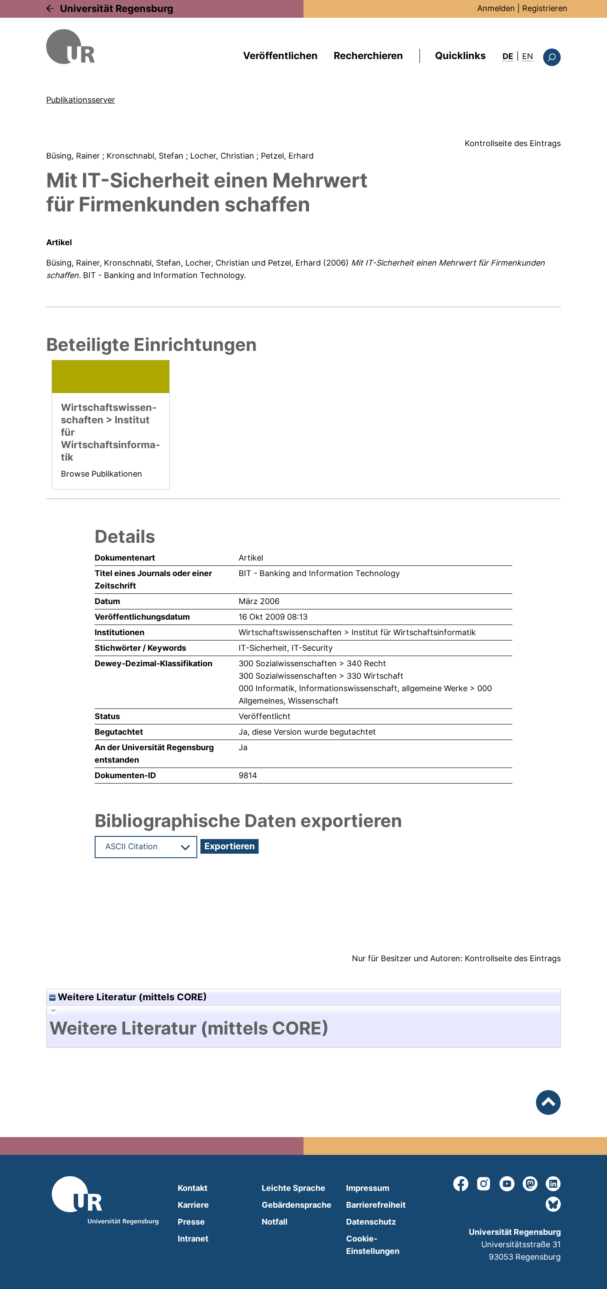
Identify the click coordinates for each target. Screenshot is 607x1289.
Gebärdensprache (296, 1204)
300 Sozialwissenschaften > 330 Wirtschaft (321, 675)
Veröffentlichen (280, 55)
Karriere (193, 1204)
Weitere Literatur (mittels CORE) (131, 997)
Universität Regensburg (116, 8)
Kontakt (193, 1188)
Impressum (367, 1188)
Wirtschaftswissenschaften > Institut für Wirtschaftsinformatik (357, 632)
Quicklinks (460, 55)
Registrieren (544, 8)
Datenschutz (371, 1221)
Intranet (193, 1238)
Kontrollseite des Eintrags (513, 143)
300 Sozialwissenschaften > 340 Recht (312, 663)
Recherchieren (368, 55)
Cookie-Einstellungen (372, 1245)
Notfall (275, 1221)
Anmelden (496, 8)
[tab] (303, 1028)
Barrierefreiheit (376, 1204)
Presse (191, 1221)
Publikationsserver (80, 99)
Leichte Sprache (293, 1188)
